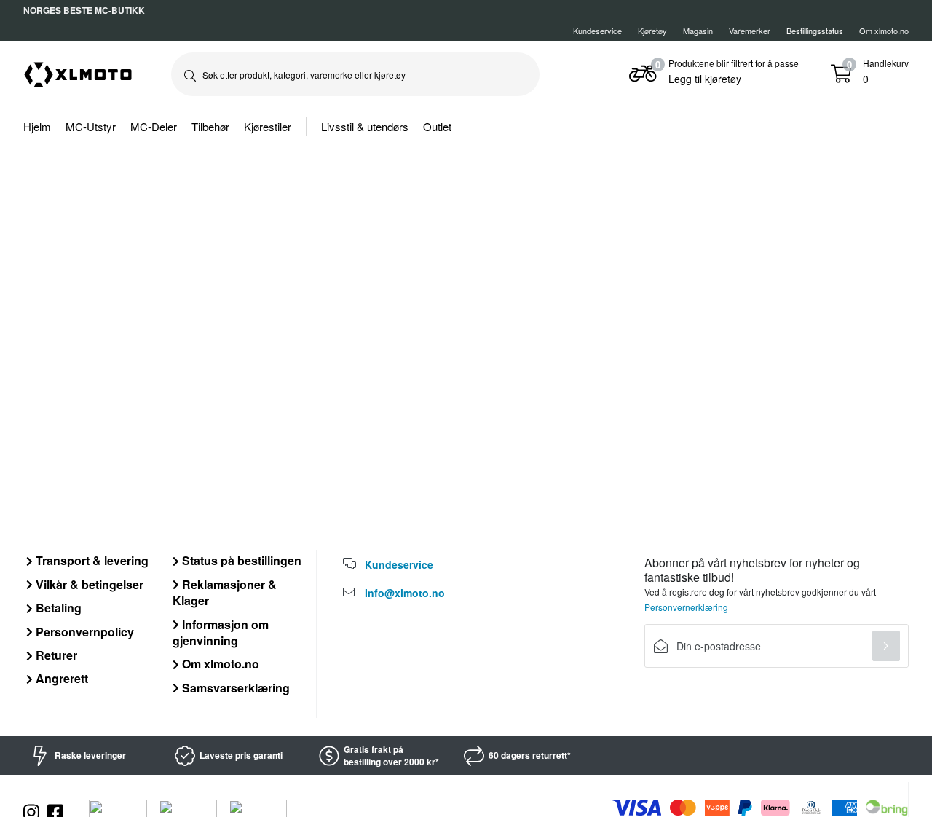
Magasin (698, 30)
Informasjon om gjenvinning (221, 632)
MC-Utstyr (91, 126)
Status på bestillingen (240, 560)
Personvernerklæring (686, 607)
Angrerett (60, 678)
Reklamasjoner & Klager (225, 592)
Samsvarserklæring (234, 687)
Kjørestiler (267, 126)
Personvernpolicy (83, 631)
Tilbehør (210, 126)
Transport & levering (91, 560)
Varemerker (749, 30)
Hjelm (37, 126)
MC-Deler (153, 126)
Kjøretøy (652, 30)
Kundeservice (597, 30)
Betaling (57, 607)
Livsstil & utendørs (364, 126)
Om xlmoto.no (884, 30)
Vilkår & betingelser (88, 584)
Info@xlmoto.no (405, 592)
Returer (55, 655)
